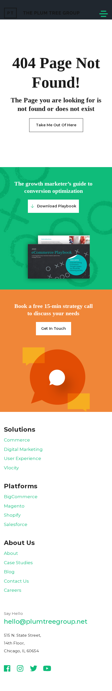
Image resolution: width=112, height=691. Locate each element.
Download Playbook (56, 206)
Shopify (12, 515)
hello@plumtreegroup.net (45, 621)
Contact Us (16, 581)
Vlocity (11, 467)
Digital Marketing (23, 449)
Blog (9, 571)
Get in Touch (53, 328)
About (11, 553)
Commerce (17, 440)
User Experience (22, 458)
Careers (12, 590)
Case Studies (18, 562)
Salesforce (15, 524)
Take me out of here (56, 125)
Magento (14, 506)
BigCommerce (21, 496)
